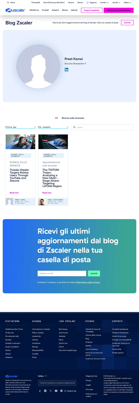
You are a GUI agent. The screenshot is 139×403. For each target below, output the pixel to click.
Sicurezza (89, 389)
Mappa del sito (91, 376)
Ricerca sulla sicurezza (73, 118)
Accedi (115, 2)
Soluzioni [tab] (55, 10)
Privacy (88, 380)
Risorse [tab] (65, 10)
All (56, 118)
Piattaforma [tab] (34, 10)
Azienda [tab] (74, 10)
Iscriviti (94, 273)
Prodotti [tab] (45, 10)
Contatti (103, 2)
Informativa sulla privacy (88, 282)
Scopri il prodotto (91, 10)
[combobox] (102, 127)
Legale (88, 385)
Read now (14, 192)
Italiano (126, 2)
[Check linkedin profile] (66, 70)
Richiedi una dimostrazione (119, 10)
